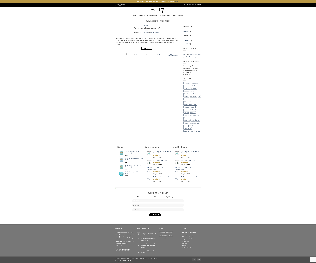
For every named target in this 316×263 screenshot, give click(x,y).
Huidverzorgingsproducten (190, 104)
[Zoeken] (179, 5)
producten (155, 54)
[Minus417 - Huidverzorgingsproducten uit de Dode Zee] (158, 10)
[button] (183, 4)
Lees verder (147, 48)
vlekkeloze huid (187, 128)
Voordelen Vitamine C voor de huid (149, 251)
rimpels (163, 54)
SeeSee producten (164, 15)
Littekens (186, 109)
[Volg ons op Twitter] (121, 5)
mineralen (186, 112)
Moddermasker (163, 235)
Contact (180, 15)
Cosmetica (147, 25)
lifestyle (144, 54)
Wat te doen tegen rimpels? (146, 27)
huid (141, 54)
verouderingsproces (170, 54)
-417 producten (152, 15)
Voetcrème (162, 238)
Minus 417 (149, 54)
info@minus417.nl (186, 239)
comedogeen (194, 88)
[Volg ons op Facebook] (116, 5)
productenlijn (187, 120)
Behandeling (194, 85)
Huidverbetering (188, 101)
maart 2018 (186, 44)
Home (134, 15)
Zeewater (198, 131)
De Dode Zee (187, 93)
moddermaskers (188, 115)
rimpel (159, 54)
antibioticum (187, 83)
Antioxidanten (194, 83)
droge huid (137, 54)
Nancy (185, 54)
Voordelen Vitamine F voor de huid (149, 233)
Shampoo (170, 235)
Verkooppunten (144, 258)
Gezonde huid (193, 96)
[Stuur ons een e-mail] (124, 5)
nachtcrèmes (196, 115)
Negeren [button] (177, 1)
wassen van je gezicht (189, 131)
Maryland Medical (194, 109)
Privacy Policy (134, 258)
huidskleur (192, 99)
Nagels (185, 117)
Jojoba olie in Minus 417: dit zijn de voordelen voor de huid (148, 245)
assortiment (187, 85)
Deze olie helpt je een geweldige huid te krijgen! (192, 55)
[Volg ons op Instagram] (119, 5)
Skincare (186, 123)
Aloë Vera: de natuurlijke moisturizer (148, 239)
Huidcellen (186, 99)
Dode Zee (194, 93)
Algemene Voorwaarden (122, 258)
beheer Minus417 (155, 32)
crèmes (132, 54)
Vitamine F (192, 125)
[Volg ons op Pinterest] (128, 249)
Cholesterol (186, 88)
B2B (151, 258)
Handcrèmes (169, 232)
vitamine (186, 125)
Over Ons (142, 15)
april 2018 (186, 41)
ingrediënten (187, 107)
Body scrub (162, 232)
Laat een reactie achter (172, 55)
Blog (174, 15)
